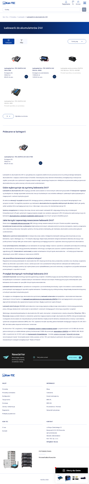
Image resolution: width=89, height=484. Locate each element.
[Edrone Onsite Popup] (44, 242)
